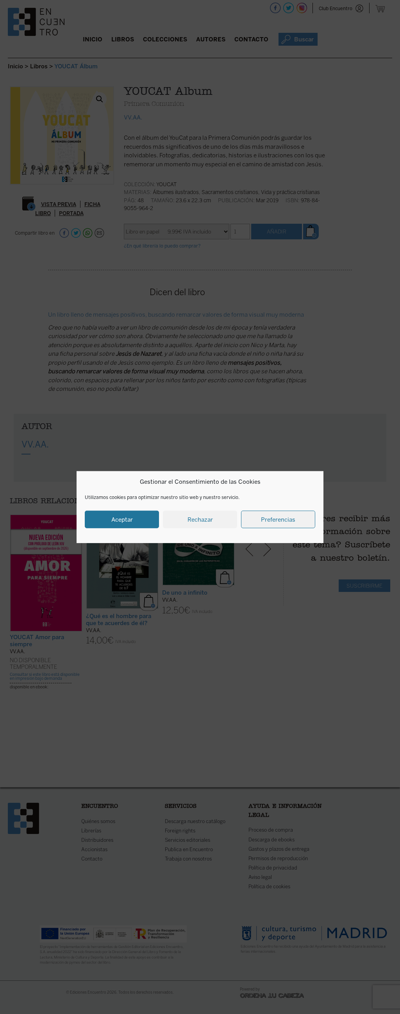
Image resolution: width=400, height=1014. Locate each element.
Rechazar (200, 519)
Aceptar (122, 519)
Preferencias (278, 519)
